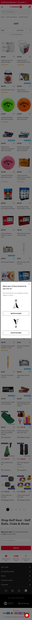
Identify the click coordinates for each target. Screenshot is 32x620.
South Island (16, 333)
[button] (26, 615)
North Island (16, 313)
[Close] (29, 284)
